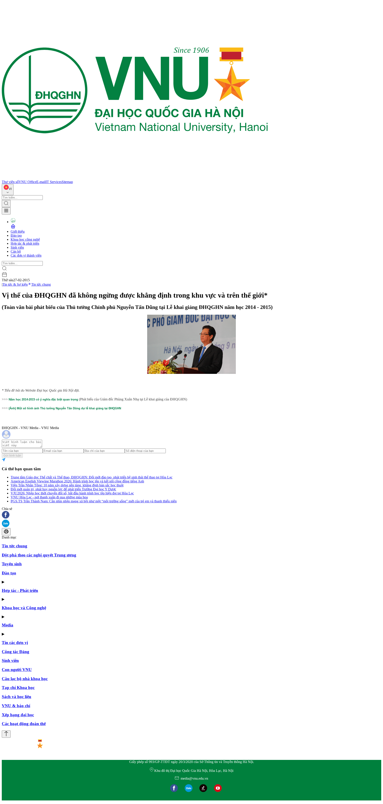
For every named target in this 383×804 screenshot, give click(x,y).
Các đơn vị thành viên (26, 255)
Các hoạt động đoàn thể (24, 723)
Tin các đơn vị (15, 642)
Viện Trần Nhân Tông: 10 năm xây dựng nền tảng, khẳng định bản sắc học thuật (67, 485)
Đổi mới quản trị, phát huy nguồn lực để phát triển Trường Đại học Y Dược (63, 489)
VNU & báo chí (16, 705)
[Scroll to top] (6, 734)
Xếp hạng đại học (18, 714)
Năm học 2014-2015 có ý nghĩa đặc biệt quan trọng (43, 399)
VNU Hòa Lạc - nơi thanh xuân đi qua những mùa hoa (49, 497)
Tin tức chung (41, 284)
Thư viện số (10, 182)
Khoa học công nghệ (25, 239)
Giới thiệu (18, 231)
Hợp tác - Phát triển (20, 590)
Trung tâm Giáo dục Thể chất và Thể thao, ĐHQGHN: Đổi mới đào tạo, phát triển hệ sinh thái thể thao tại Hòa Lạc (91, 477)
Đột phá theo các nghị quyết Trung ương (39, 555)
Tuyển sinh (12, 564)
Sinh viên (17, 247)
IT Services (54, 182)
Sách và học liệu (16, 696)
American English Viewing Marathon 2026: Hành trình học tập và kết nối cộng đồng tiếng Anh (77, 481)
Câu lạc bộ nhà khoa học (25, 678)
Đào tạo (16, 235)
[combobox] (8, 189)
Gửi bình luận (12, 455)
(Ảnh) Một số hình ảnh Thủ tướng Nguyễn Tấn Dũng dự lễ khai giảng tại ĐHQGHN (65, 408)
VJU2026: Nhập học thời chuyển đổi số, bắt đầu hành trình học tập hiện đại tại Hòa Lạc (72, 493)
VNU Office (27, 182)
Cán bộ (16, 251)
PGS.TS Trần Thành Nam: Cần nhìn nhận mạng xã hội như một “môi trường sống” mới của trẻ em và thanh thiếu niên (94, 501)
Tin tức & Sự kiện (15, 284)
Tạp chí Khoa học (18, 687)
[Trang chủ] (135, 178)
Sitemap (67, 182)
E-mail (41, 182)
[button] (191, 515)
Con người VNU (17, 669)
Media (7, 625)
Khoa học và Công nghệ (24, 607)
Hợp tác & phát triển (25, 243)
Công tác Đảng (15, 651)
